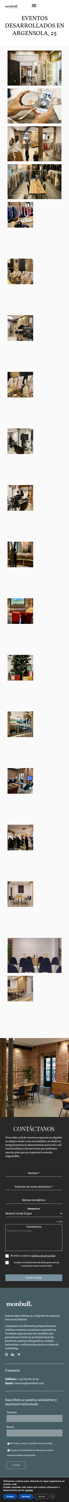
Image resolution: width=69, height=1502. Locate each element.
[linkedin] (12, 1354)
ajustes (29, 1490)
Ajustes (41, 1496)
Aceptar (10, 1496)
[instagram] (6, 1354)
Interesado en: (33, 1209)
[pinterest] (18, 1354)
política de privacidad (43, 1256)
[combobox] (33, 1213)
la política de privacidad (40, 1443)
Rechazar (26, 1496)
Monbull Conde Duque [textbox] (18, 1213)
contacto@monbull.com (29, 1383)
